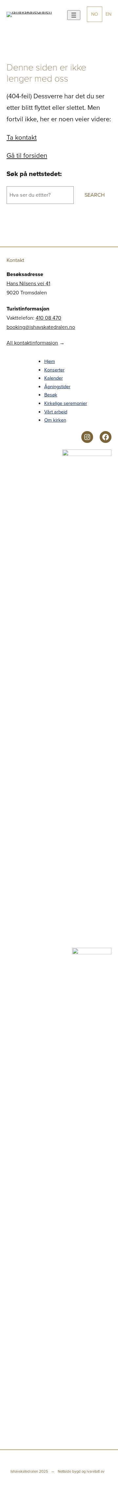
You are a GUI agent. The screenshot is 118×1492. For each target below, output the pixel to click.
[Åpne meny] (73, 15)
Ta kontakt (22, 137)
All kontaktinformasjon (32, 343)
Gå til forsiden (27, 155)
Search (95, 195)
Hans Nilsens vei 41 (28, 283)
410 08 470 (48, 318)
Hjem (49, 361)
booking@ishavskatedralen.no (41, 327)
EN (108, 14)
